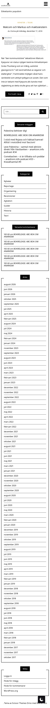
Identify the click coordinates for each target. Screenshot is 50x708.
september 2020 (11, 490)
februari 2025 (10, 318)
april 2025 (8, 313)
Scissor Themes (19, 703)
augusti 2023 (10, 358)
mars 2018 (8, 632)
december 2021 (11, 431)
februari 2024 (10, 338)
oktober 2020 (10, 485)
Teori (30, 22)
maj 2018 (8, 623)
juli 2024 (7, 328)
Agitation (8, 201)
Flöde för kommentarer (14, 685)
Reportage (9, 186)
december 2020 (11, 475)
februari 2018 (10, 637)
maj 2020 (8, 510)
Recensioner (9, 196)
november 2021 (11, 436)
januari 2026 (9, 294)
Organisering (10, 191)
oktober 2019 (10, 539)
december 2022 (11, 387)
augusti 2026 (10, 284)
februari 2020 (10, 520)
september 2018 (11, 603)
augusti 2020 (10, 495)
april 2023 (8, 367)
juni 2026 (8, 289)
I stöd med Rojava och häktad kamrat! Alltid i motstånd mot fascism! (23, 141)
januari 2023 (9, 382)
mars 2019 (8, 574)
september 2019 (11, 544)
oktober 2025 (10, 299)
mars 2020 (8, 515)
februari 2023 (10, 377)
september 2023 (11, 353)
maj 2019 (8, 564)
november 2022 (11, 392)
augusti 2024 (10, 323)
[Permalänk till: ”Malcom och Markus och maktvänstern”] (25, 44)
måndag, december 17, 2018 (30, 31)
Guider (7, 205)
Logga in (8, 676)
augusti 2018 (9, 608)
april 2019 (8, 569)
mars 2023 (8, 372)
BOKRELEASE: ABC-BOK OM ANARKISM (24, 135)
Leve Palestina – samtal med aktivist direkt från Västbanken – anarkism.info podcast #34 (24, 149)
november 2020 (11, 480)
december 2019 (11, 529)
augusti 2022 (10, 402)
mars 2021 (8, 466)
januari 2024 (9, 343)
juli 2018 (7, 613)
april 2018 (8, 628)
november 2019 (11, 534)
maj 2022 (8, 412)
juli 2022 (7, 407)
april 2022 (8, 417)
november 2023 (11, 348)
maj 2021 (8, 461)
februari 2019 (10, 578)
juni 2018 (8, 618)
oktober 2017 (10, 657)
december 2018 (11, 588)
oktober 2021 (10, 441)
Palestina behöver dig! (15, 130)
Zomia (13, 31)
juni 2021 (8, 456)
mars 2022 (8, 421)
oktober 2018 (10, 598)
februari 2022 (10, 426)
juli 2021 (7, 451)
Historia (7, 210)
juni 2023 (8, 363)
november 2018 (11, 593)
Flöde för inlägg (11, 681)
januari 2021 (9, 471)
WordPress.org (11, 690)
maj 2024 (8, 333)
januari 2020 (9, 524)
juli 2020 (7, 500)
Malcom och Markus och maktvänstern (25, 27)
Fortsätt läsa (14, 94)
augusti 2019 (9, 549)
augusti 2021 (9, 446)
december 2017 (11, 647)
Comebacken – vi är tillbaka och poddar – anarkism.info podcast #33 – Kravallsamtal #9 (24, 159)
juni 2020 (8, 505)
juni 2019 (8, 559)
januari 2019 (9, 583)
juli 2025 (7, 309)
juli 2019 (7, 554)
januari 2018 (9, 642)
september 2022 (11, 397)
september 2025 (11, 304)
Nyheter (21, 22)
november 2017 (11, 652)
